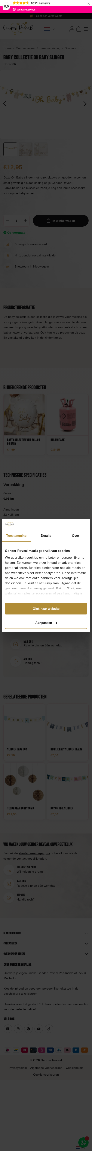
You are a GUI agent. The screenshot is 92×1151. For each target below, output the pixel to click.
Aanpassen (43, 622)
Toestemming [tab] (16, 535)
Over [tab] (75, 535)
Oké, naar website (46, 608)
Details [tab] (46, 535)
